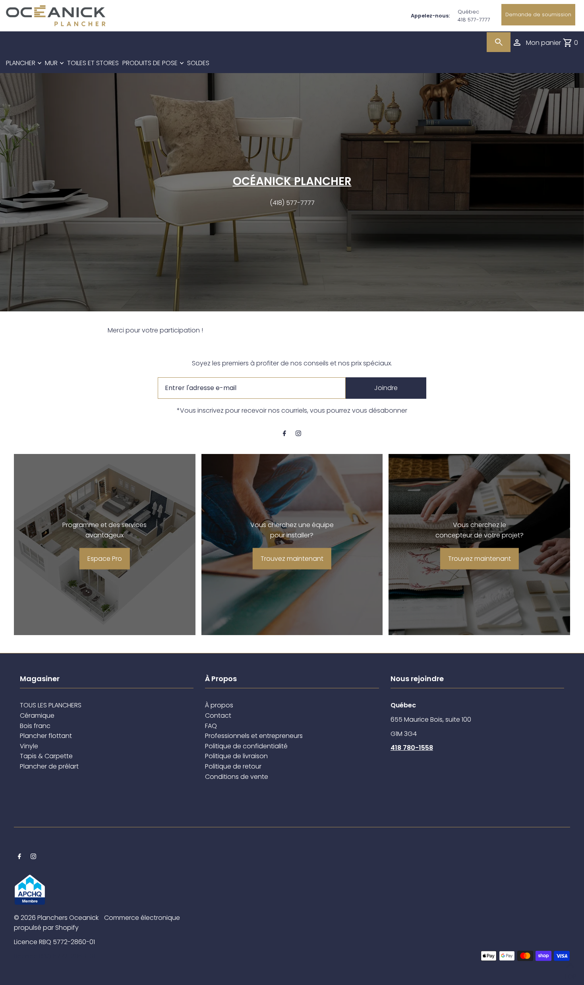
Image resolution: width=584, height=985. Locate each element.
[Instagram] (298, 433)
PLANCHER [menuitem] (20, 63)
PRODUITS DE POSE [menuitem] (150, 63)
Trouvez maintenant (292, 558)
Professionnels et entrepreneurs (254, 735)
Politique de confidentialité (246, 746)
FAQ (211, 725)
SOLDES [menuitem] (198, 63)
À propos (219, 705)
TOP (570, 974)
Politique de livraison (236, 756)
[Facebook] (284, 433)
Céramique (37, 715)
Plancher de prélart (49, 766)
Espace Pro (104, 558)
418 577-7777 (474, 19)
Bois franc (35, 725)
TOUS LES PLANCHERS (50, 705)
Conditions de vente (236, 776)
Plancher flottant (46, 735)
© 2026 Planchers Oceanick (56, 917)
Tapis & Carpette (46, 756)
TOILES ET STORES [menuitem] (93, 63)
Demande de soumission (538, 14)
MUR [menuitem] (51, 63)
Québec (468, 11)
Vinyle (29, 746)
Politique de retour (233, 766)
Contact (218, 715)
